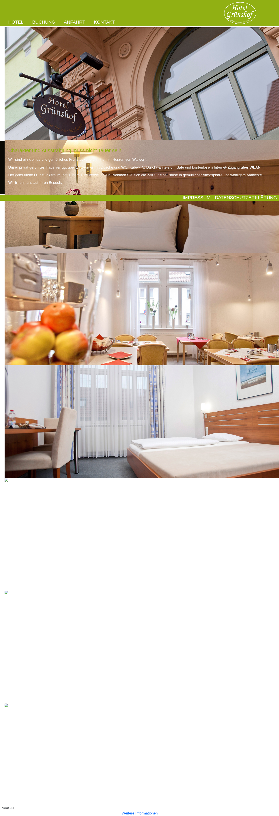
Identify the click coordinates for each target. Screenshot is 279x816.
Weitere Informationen (140, 813)
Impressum (197, 197)
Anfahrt (74, 22)
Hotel (16, 22)
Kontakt (104, 22)
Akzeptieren (8, 808)
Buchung (43, 22)
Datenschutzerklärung (246, 197)
